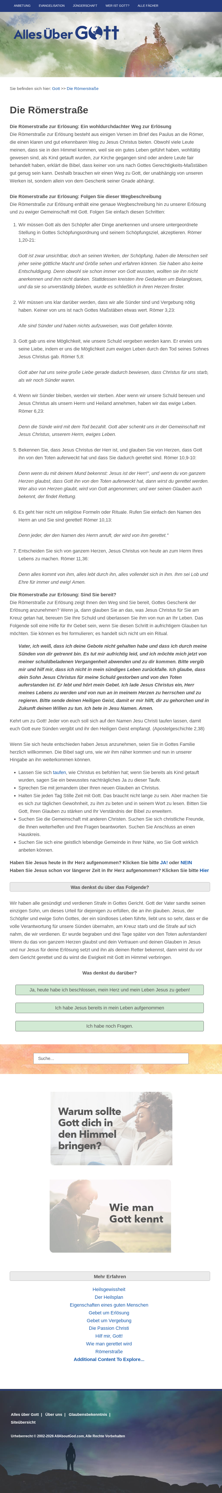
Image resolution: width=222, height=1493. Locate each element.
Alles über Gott (25, 1414)
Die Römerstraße (83, 88)
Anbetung (22, 5)
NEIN (186, 862)
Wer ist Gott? (117, 5)
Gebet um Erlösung (109, 1312)
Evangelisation (52, 5)
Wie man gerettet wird (109, 1343)
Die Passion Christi (109, 1328)
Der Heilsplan (109, 1297)
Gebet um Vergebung (109, 1320)
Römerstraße (109, 1351)
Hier (204, 870)
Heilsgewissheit (109, 1289)
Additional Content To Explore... (109, 1359)
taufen (59, 772)
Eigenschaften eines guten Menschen (109, 1305)
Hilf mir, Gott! (109, 1336)
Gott (56, 88)
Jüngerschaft (85, 5)
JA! (164, 862)
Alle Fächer (148, 5)
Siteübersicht (23, 1422)
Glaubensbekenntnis (88, 1414)
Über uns (53, 1414)
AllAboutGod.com (69, 1436)
